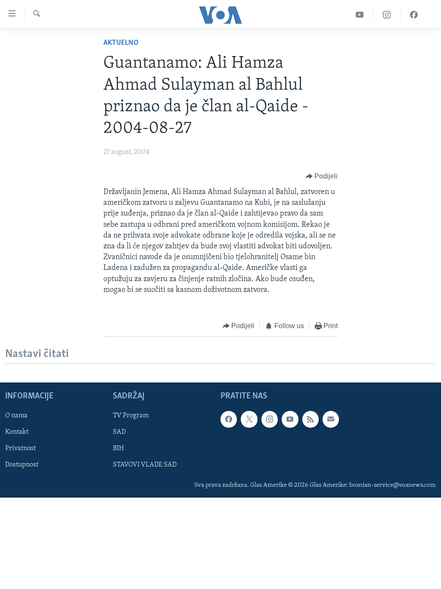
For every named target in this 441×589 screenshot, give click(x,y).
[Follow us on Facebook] (228, 419)
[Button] (322, 176)
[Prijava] (331, 419)
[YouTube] (359, 15)
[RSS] (310, 419)
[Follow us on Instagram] (269, 419)
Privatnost (20, 448)
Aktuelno (121, 43)
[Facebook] (414, 15)
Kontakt (16, 432)
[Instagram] (387, 15)
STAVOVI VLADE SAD (145, 465)
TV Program (131, 416)
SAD (119, 432)
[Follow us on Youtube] (290, 419)
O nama (16, 416)
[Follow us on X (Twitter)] (249, 419)
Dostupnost (21, 465)
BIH (118, 448)
